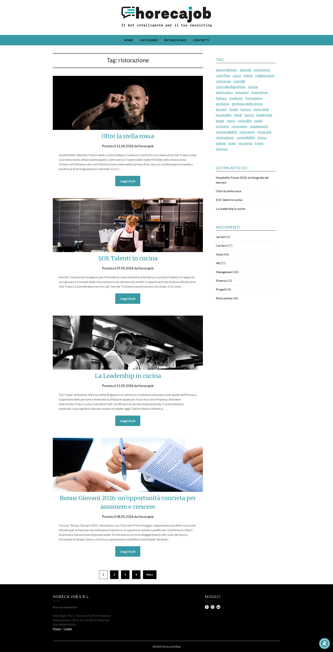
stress (262, 137)
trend (259, 143)
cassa (237, 75)
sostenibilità (245, 137)
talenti (221, 143)
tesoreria (245, 143)
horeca (245, 109)
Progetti (221, 289)
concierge (223, 81)
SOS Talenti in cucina (127, 258)
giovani (221, 109)
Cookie (68, 628)
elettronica (224, 92)
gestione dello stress (247, 104)
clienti (248, 75)
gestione (222, 104)
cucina (253, 87)
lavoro (249, 115)
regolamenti (259, 126)
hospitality (224, 115)
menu (231, 121)
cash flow (223, 75)
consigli (239, 81)
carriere (221, 237)
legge (220, 121)
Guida (233, 109)
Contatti (201, 40)
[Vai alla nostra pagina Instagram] (213, 608)
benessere (262, 70)
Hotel (219, 254)
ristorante (247, 132)
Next (149, 574)
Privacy (57, 628)
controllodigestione (231, 87)
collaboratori (264, 75)
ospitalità (245, 121)
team (232, 143)
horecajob (261, 109)
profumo (222, 126)
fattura (221, 98)
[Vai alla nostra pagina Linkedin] (218, 608)
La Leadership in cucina (128, 375)
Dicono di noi (175, 40)
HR (218, 263)
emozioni (242, 92)
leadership (264, 115)
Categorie (149, 40)
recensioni (239, 126)
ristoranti (264, 132)
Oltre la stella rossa (128, 136)
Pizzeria (221, 280)
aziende (245, 70)
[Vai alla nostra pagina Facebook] (207, 608)
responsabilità (226, 132)
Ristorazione (224, 298)
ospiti (258, 121)
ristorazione (225, 137)
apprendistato (226, 70)
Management (224, 272)
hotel (238, 115)
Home (128, 40)
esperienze (259, 92)
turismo (221, 149)
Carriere (221, 245)
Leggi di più (127, 181)
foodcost (236, 98)
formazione (253, 98)
